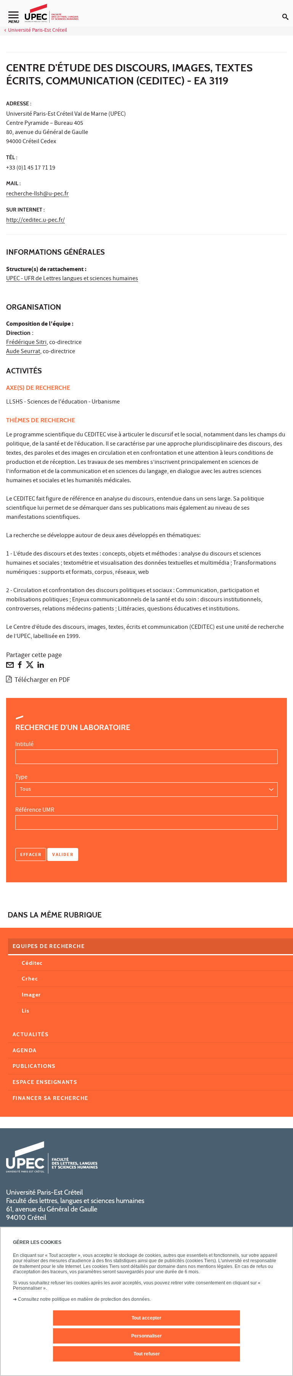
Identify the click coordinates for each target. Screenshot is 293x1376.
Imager (31, 994)
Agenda (25, 1050)
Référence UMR (34, 810)
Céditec (32, 962)
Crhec (30, 978)
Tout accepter (146, 1318)
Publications (34, 1066)
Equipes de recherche (49, 946)
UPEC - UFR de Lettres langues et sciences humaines (72, 279)
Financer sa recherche (50, 1098)
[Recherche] (287, 10)
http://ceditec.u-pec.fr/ (35, 220)
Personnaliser (146, 1336)
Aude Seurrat (23, 352)
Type (21, 777)
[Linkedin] (40, 666)
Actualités (30, 1034)
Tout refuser (147, 1354)
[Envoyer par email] (10, 666)
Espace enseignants (45, 1082)
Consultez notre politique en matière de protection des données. (84, 1299)
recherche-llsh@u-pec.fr (37, 194)
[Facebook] (20, 666)
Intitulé (24, 744)
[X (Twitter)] (30, 666)
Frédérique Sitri (26, 342)
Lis (25, 1010)
